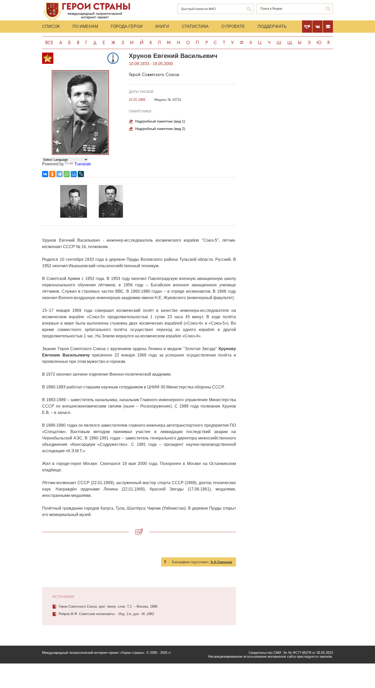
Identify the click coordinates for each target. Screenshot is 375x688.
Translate (82, 164)
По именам (85, 26)
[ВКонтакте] (45, 174)
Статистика (195, 26)
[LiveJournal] (81, 174)
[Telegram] (59, 174)
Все (49, 42)
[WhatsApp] (67, 174)
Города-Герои (127, 26)
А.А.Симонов (221, 562)
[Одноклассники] (52, 174)
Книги (162, 26)
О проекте (233, 26)
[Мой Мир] (74, 174)
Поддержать (272, 26)
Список (51, 26)
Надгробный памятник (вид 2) (160, 129)
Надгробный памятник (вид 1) (160, 121)
